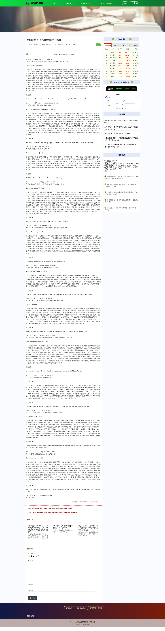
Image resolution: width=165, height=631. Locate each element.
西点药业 (112, 66)
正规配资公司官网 (106, 3)
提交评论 (32, 598)
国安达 (113, 76)
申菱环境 (112, 71)
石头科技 (112, 58)
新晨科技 (112, 68)
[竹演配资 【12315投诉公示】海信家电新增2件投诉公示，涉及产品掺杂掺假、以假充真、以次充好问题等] (38, 529)
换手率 (136, 45)
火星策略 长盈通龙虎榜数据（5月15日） (118, 133)
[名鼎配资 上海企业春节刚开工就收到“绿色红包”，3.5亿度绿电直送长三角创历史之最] (88, 528)
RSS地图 (85, 622)
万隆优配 (68, 3)
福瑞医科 (112, 74)
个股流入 (123, 45)
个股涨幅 (108, 45)
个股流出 (130, 45)
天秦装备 (112, 63)
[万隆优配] (34, 3)
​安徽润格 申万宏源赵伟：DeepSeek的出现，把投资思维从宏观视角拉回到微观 (121, 177)
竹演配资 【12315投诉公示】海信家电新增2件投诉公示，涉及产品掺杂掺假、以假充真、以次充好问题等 (128, 166)
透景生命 (112, 60)
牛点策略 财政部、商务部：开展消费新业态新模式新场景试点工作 (52, 508)
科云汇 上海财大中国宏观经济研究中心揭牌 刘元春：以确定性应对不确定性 (54, 512)
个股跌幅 (115, 45)
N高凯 (112, 52)
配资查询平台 (85, 3)
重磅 (98, 45)
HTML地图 (92, 622)
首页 (54, 3)
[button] (105, 98)
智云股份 (112, 55)
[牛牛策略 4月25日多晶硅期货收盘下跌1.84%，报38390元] (63, 527)
